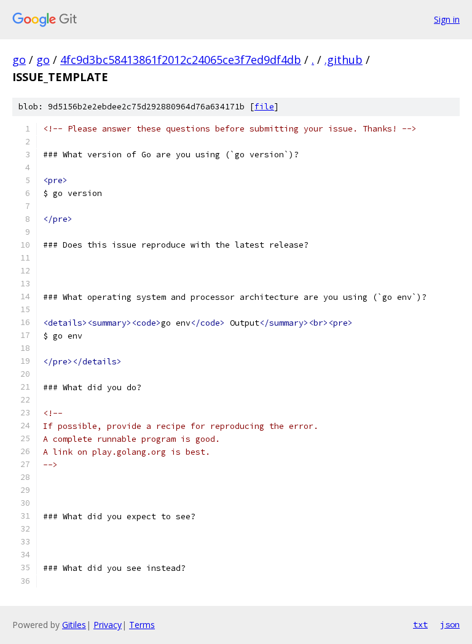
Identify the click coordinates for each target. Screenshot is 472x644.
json (450, 624)
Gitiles (74, 624)
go (19, 59)
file (264, 106)
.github (343, 59)
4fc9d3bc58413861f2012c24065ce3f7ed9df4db (180, 59)
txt (420, 624)
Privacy (107, 624)
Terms (142, 624)
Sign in (447, 19)
